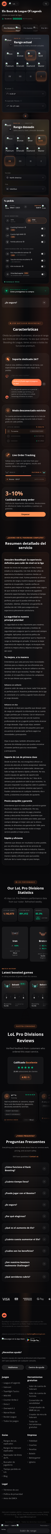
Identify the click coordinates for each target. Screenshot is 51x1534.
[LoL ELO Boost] (4, 3)
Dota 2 (6, 1404)
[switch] (43, 228)
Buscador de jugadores (9, 1463)
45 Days (38, 918)
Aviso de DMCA (10, 1498)
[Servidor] (43, 177)
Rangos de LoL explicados (10, 1442)
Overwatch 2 (9, 1408)
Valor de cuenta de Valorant (37, 1387)
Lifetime (44, 918)
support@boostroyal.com (27, 1517)
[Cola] (43, 189)
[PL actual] (43, 94)
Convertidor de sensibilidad (36, 1401)
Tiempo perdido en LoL (12, 1470)
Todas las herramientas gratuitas (35, 1424)
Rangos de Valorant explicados (12, 1449)
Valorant (7, 1387)
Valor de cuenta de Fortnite (37, 1394)
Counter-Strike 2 (11, 1400)
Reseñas (33, 1449)
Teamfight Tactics (11, 1391)
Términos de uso (11, 1490)
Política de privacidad (13, 1494)
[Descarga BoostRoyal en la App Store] (13, 1340)
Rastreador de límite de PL (13, 1456)
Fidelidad (33, 1441)
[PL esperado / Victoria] (43, 106)
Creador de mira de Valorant (37, 1416)
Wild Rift (7, 1395)
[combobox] (25, 94)
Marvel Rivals (9, 1412)
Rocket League (10, 1417)
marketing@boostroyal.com (36, 1334)
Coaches (33, 1445)
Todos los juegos (11, 1421)
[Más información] (25, 227)
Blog (5, 1476)
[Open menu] (46, 4)
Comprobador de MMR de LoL (37, 1409)
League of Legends (12, 1383)
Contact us (34, 1156)
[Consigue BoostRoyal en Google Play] (33, 1340)
